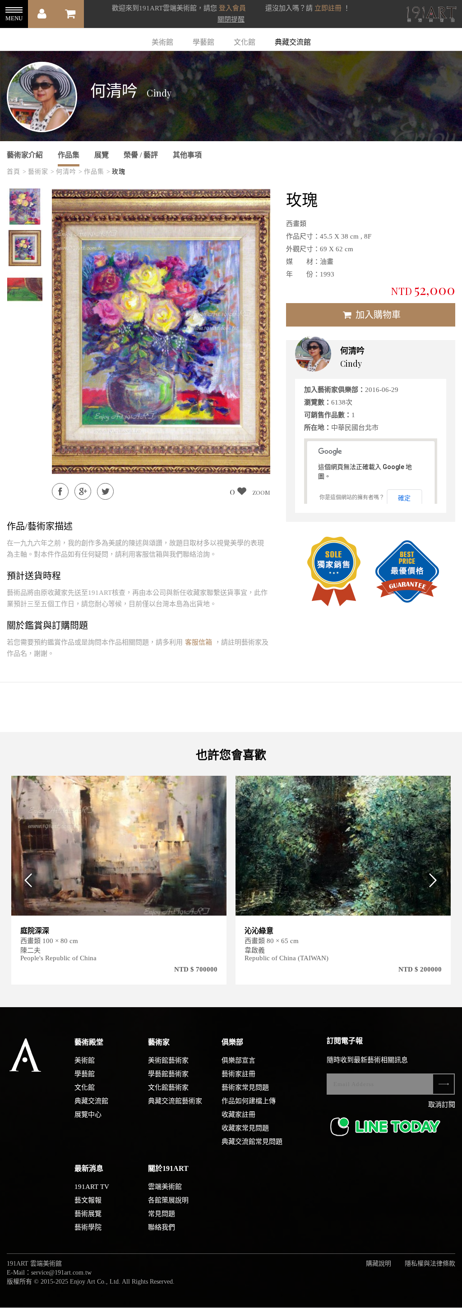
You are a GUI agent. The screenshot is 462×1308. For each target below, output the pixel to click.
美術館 (162, 42)
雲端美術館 (165, 1186)
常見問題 (161, 1213)
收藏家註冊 (238, 1114)
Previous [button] (26, 880)
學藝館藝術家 (168, 1074)
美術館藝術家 (168, 1060)
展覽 (101, 155)
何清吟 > (69, 171)
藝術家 (159, 1042)
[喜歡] (214, 788)
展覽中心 (88, 1114)
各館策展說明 (168, 1200)
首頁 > (17, 171)
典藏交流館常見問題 (252, 1141)
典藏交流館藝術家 (175, 1101)
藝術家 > (41, 171)
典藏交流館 (293, 42)
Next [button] (436, 880)
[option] (25, 206)
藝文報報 (88, 1200)
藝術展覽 (88, 1213)
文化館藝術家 (168, 1087)
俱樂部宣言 (238, 1060)
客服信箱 (198, 642)
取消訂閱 (441, 1104)
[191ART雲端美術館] (430, 15)
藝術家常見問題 (245, 1087)
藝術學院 (88, 1227)
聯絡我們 (161, 1227)
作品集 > (97, 171)
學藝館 (203, 42)
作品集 (68, 155)
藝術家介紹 (25, 155)
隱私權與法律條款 (430, 1263)
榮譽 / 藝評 (141, 155)
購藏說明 (378, 1263)
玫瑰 (118, 171)
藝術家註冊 (238, 1074)
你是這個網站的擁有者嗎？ (351, 497)
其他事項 (187, 155)
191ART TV (91, 1186)
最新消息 (88, 1168)
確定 (404, 498)
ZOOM (261, 492)
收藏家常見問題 (245, 1128)
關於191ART (168, 1168)
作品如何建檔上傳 (249, 1101)
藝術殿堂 (88, 1042)
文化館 (244, 42)
